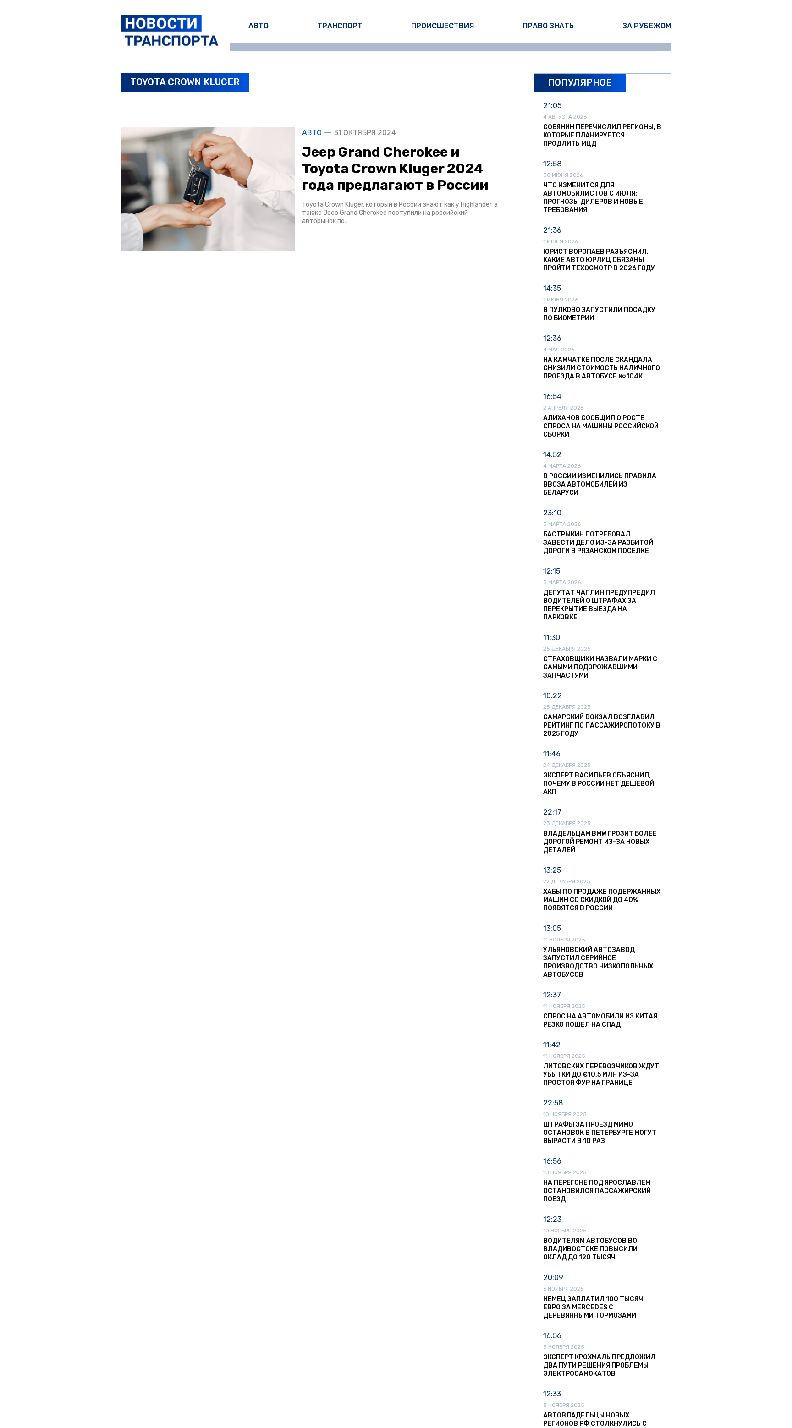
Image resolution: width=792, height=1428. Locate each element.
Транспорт (340, 26)
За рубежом (646, 26)
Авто (258, 26)
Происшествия (442, 26)
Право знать (548, 26)
